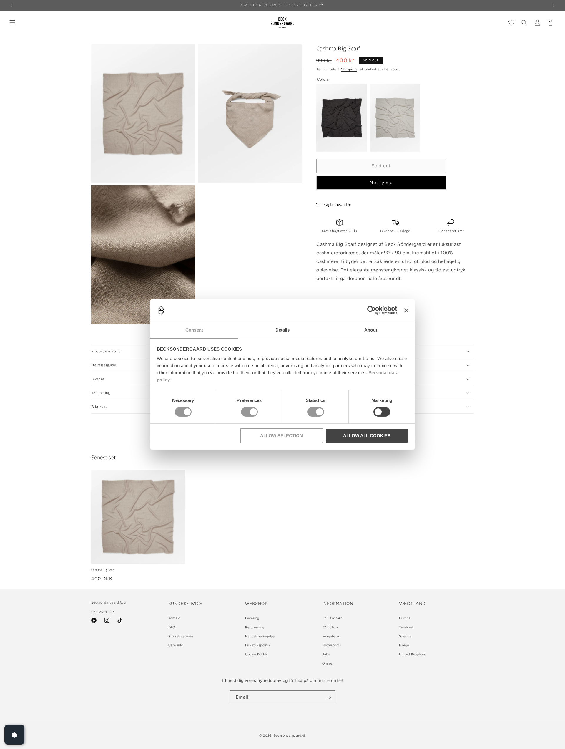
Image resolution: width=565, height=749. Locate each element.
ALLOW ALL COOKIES (366, 435)
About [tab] (370, 329)
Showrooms (331, 645)
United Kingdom (412, 654)
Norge (404, 645)
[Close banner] (406, 310)
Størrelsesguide (180, 636)
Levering (252, 618)
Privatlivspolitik (257, 645)
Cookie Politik (256, 654)
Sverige (405, 636)
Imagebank (330, 636)
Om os (327, 663)
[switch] (249, 412)
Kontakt (174, 618)
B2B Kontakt (332, 618)
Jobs (326, 654)
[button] (12, 22)
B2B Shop (330, 627)
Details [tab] (282, 329)
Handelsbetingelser (260, 636)
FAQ (171, 627)
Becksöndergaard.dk (289, 736)
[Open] (14, 735)
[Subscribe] (328, 697)
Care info (175, 645)
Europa (405, 618)
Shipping (349, 69)
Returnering (254, 627)
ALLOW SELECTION (281, 435)
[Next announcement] (553, 5)
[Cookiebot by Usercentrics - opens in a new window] (371, 310)
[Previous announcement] (11, 5)
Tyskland (406, 627)
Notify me (381, 182)
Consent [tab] (194, 329)
